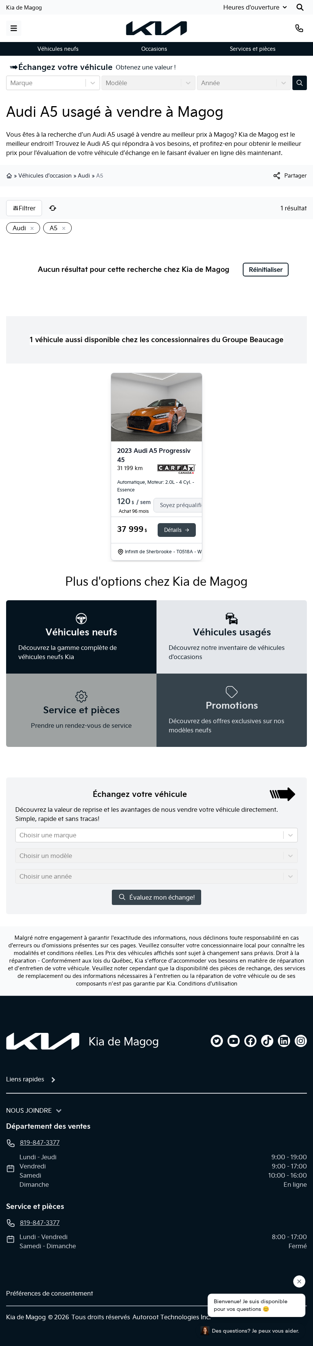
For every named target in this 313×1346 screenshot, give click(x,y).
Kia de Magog (24, 7)
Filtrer (27, 208)
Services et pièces (253, 49)
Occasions (154, 49)
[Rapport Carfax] (176, 469)
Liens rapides (25, 1079)
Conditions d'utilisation (207, 983)
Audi (84, 175)
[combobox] (11, 82)
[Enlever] (30, 228)
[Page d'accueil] (42, 1041)
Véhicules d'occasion (45, 175)
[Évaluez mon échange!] (299, 83)
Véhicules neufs (58, 49)
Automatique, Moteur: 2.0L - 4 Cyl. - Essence (155, 486)
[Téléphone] (299, 28)
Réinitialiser (266, 269)
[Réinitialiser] (52, 208)
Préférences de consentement (49, 1293)
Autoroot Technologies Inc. (171, 1317)
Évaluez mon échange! (162, 897)
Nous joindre (29, 1110)
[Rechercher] (300, 7)
